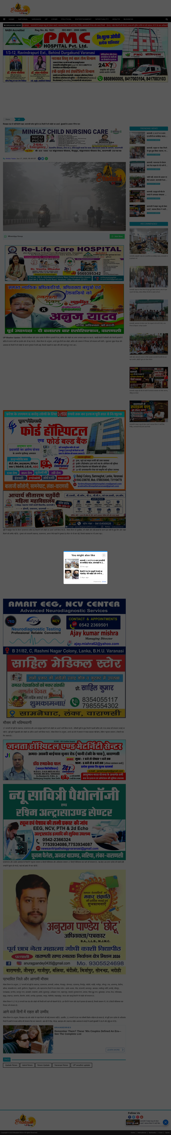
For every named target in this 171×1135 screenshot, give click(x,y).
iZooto (104, 581)
